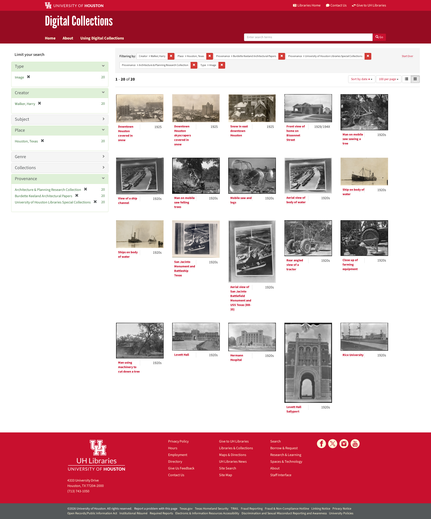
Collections (25, 168)
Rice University (353, 355)
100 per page (388, 79)
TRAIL (235, 508)
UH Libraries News (233, 461)
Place (20, 130)
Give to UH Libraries (234, 441)
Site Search (227, 468)
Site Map (225, 475)
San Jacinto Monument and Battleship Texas (184, 269)
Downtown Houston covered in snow (125, 133)
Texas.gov (186, 508)
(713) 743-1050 (78, 491)
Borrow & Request (284, 448)
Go (381, 37)
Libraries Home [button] (309, 5)
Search (275, 441)
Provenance (26, 179)
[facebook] (321, 443)
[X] (332, 443)
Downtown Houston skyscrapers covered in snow (182, 135)
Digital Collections (79, 21)
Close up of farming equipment (350, 264)
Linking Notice (320, 508)
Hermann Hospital (236, 357)
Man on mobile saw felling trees (184, 202)
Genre (20, 157)
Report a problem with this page (155, 508)
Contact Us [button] (338, 5)
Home (50, 38)
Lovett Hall (181, 355)
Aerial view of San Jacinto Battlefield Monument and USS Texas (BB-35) (240, 298)
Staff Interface (280, 475)
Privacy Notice (341, 508)
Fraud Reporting (252, 508)
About (68, 38)
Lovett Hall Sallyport (293, 409)
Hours (172, 448)
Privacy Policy (178, 441)
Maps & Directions (232, 454)
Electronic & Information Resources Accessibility (207, 513)
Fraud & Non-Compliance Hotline (287, 508)
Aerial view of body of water (296, 200)
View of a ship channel (127, 200)
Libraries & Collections (236, 448)
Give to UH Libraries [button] (371, 5)
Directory (175, 461)
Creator (22, 93)
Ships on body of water (128, 254)
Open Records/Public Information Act (92, 513)
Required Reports (161, 513)
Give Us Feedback (181, 468)
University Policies (341, 513)
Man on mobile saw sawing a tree (353, 139)
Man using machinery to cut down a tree (129, 367)
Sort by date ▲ (361, 79)
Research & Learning (285, 454)
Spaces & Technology (286, 461)
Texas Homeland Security (212, 508)
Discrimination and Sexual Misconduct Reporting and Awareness (284, 513)
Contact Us (176, 475)
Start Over (407, 56)
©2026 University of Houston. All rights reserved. (99, 508)
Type (19, 66)
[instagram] (343, 443)
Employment (177, 454)
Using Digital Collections (102, 38)
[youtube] (355, 443)
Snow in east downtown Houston (239, 131)
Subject (22, 119)
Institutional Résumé (133, 513)
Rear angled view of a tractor (294, 265)
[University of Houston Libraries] (96, 455)
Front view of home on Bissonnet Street (295, 133)
